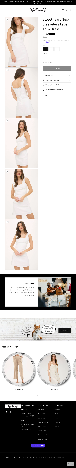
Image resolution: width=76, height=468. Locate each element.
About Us (41, 409)
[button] (4, 10)
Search (57, 426)
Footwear (58, 414)
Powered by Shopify (24, 457)
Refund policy (33, 457)
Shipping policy (61, 457)
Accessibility (42, 414)
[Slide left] (34, 395)
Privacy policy (42, 457)
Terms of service (51, 457)
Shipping (45, 36)
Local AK (57, 422)
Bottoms (18, 389)
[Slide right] (42, 395)
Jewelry (57, 418)
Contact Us (65, 330)
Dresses (53, 389)
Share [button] (46, 95)
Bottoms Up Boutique (13, 457)
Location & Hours (43, 422)
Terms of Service (43, 435)
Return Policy (42, 426)
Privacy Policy (42, 431)
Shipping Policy (42, 439)
